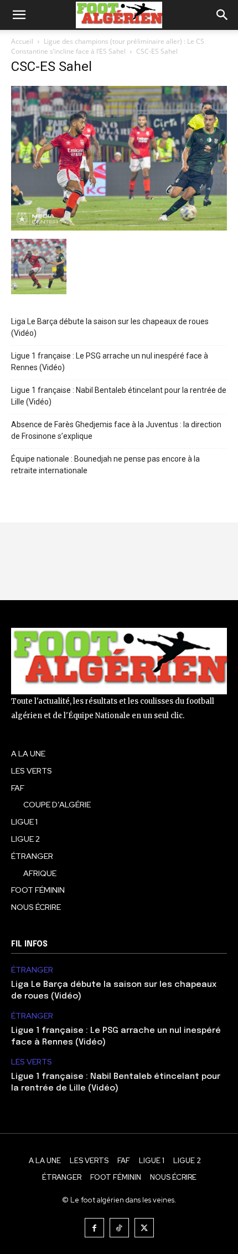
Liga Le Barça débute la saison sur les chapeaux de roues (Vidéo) (110, 327)
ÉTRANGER (32, 970)
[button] (19, 15)
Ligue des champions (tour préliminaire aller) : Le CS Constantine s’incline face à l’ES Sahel (107, 46)
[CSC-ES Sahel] (119, 227)
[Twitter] (144, 1227)
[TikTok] (119, 1227)
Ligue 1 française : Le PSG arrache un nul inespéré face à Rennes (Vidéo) (109, 361)
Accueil (22, 41)
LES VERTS (31, 1062)
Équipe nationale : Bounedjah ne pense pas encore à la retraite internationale (105, 464)
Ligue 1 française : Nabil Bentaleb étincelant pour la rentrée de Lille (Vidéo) (118, 396)
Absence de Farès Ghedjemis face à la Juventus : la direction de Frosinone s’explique (116, 430)
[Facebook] (94, 1227)
